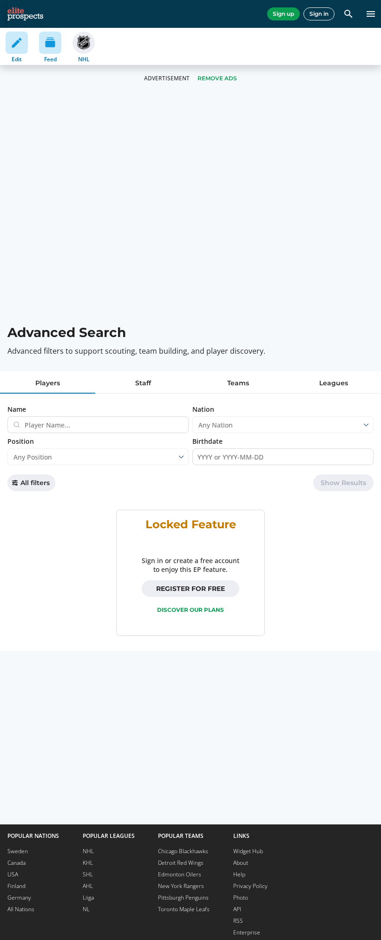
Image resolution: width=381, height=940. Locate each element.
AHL (88, 886)
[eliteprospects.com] (25, 13)
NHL (88, 851)
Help (239, 874)
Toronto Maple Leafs (184, 909)
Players (47, 383)
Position (20, 441)
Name (16, 409)
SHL (88, 874)
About (240, 863)
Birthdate (207, 441)
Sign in (318, 13)
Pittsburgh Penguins (183, 897)
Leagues (333, 383)
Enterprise (246, 932)
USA (12, 874)
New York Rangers (181, 886)
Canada (16, 863)
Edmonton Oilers (179, 874)
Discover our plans (190, 609)
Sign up (283, 13)
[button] (343, 482)
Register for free (190, 588)
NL (86, 909)
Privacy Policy (250, 886)
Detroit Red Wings (181, 863)
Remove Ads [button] (217, 78)
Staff (143, 383)
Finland (16, 886)
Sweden (17, 851)
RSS (238, 921)
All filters (35, 483)
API (237, 909)
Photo (240, 897)
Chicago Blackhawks (183, 851)
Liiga (88, 897)
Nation (203, 409)
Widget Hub (248, 851)
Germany (19, 897)
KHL (88, 863)
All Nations (20, 909)
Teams (238, 383)
